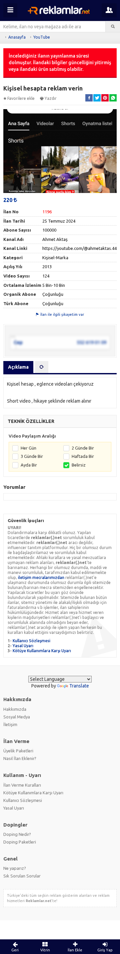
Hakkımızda (14, 709)
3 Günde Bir (32, 456)
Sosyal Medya (16, 716)
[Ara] (113, 26)
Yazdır (51, 98)
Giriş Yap (105, 950)
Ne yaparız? (14, 868)
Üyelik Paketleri (18, 750)
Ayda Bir (29, 465)
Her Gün (28, 448)
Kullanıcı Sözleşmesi (31, 641)
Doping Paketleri (19, 842)
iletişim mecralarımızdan (41, 577)
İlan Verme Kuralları (22, 785)
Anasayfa (17, 37)
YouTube (41, 37)
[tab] (41, 367)
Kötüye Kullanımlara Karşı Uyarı (42, 651)
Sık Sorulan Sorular (22, 875)
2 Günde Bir (83, 448)
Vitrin (45, 950)
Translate (79, 685)
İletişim (10, 724)
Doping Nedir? (17, 834)
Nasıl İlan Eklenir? (19, 758)
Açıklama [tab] (18, 367)
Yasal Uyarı (23, 646)
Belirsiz (79, 465)
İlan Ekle (75, 950)
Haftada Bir (83, 456)
